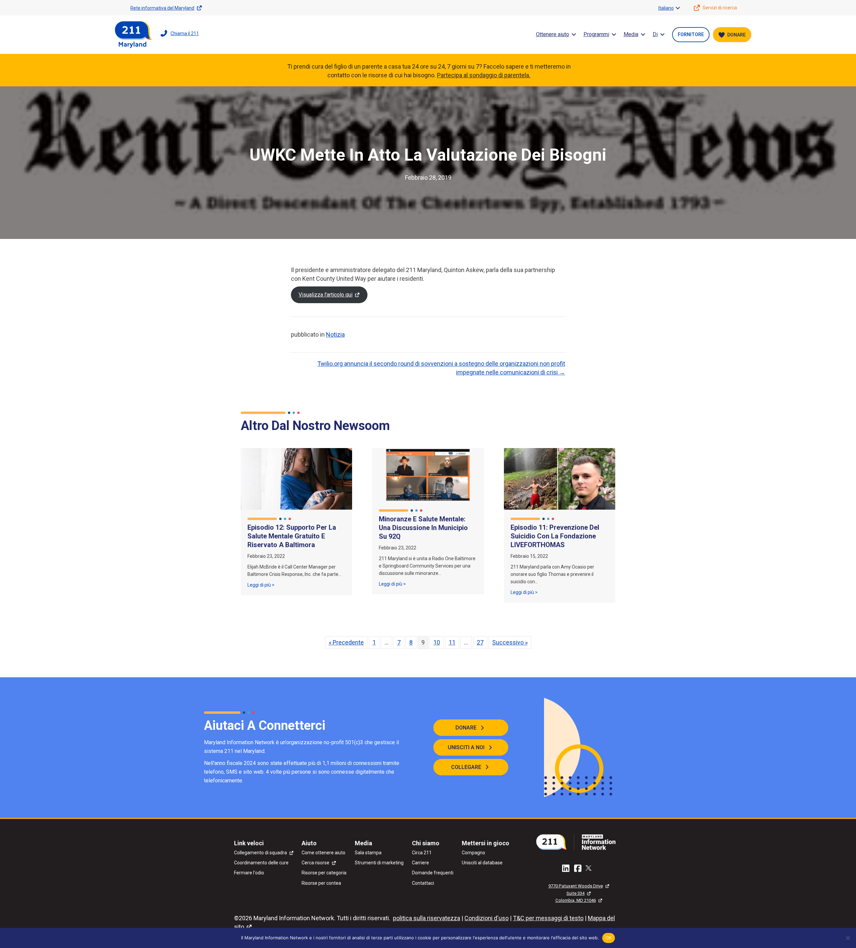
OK (609, 937)
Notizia (335, 334)
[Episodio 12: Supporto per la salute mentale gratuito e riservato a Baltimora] (296, 478)
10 (436, 642)
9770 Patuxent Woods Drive (575, 885)
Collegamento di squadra (260, 852)
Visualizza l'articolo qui (325, 294)
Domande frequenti (432, 872)
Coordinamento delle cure (261, 862)
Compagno (473, 852)
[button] (678, 8)
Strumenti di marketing (379, 862)
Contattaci (423, 883)
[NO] (847, 938)
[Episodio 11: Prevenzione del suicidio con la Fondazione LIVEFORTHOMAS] (559, 478)
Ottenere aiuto (552, 34)
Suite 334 (575, 893)
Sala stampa (368, 852)
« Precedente (346, 642)
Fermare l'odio (249, 872)
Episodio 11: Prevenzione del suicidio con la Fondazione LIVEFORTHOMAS (555, 536)
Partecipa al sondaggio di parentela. (483, 75)
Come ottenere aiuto (323, 852)
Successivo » (510, 642)
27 (480, 642)
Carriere (420, 862)
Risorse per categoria (324, 872)
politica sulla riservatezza (426, 918)
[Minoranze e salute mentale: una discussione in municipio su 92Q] (428, 474)
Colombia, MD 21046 (575, 900)
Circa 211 (422, 852)
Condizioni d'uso (486, 918)
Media (631, 34)
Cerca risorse (315, 862)
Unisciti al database (482, 862)
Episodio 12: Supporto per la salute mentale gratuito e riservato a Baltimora (291, 536)
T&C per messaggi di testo (548, 918)
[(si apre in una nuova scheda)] (578, 841)
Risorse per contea (321, 883)
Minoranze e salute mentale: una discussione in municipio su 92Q (423, 527)
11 (452, 642)
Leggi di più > (261, 585)
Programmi (596, 34)
